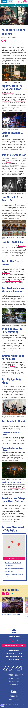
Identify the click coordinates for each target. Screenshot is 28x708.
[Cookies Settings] (2, 705)
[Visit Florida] (14, 696)
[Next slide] (7, 593)
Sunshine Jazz (9, 511)
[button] (22, 598)
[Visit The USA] (14, 691)
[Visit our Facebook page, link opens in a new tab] (13, 640)
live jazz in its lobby (20, 101)
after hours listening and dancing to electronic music (14, 51)
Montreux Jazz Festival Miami (17, 452)
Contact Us (15, 684)
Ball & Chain (10, 141)
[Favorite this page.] (2, 40)
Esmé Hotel (17, 247)
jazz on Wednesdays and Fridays (13, 281)
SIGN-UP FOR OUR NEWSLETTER (14, 646)
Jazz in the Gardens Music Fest (10, 486)
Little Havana (20, 139)
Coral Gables (19, 362)
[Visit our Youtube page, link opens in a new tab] (17, 640)
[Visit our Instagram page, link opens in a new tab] (10, 640)
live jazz (23, 396)
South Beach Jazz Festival (18, 437)
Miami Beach (11, 94)
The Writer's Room (8, 102)
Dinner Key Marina (12, 454)
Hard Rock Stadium (15, 488)
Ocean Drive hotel (6, 101)
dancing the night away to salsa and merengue (13, 49)
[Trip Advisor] (14, 700)
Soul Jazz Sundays (17, 250)
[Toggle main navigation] (25, 1)
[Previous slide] (3, 593)
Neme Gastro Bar (14, 207)
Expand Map (13, 558)
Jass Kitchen (14, 388)
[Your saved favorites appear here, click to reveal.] (18, 1)
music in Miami (13, 522)
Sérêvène (8, 162)
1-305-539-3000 (15, 678)
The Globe (12, 366)
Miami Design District (13, 296)
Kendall (21, 268)
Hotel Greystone (6, 158)
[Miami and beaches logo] (14, 668)
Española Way (21, 246)
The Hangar (21, 454)
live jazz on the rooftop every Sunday (16, 249)
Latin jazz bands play (7, 147)
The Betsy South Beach (8, 93)
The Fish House (6, 273)
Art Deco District (8, 97)
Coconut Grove (5, 455)
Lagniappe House (13, 335)
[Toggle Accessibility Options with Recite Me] (21, 1)
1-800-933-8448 (15, 681)
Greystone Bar (11, 163)
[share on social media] (5, 40)
